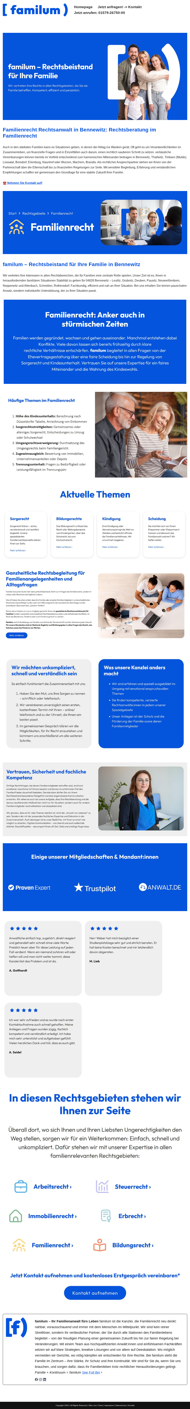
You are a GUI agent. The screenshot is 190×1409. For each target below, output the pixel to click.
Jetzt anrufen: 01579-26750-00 (99, 13)
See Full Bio (91, 1372)
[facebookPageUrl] (36, 1379)
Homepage (83, 7)
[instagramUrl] (40, 1379)
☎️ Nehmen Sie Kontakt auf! (22, 183)
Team (100, 1405)
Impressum (109, 1405)
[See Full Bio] (101, 1372)
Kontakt (131, 1405)
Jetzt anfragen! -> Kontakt (120, 7)
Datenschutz (120, 1405)
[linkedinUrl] (44, 1379)
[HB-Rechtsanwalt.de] (35, 10)
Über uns (92, 1405)
